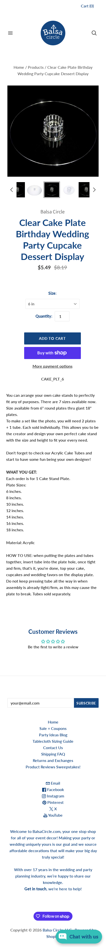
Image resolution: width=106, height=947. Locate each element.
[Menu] (10, 33)
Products (36, 67)
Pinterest (55, 802)
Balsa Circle (52, 211)
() (87, 5)
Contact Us (53, 747)
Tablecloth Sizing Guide (53, 741)
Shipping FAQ (53, 754)
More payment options (52, 366)
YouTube (55, 815)
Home (19, 67)
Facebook (55, 789)
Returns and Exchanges (53, 760)
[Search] (94, 33)
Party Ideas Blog (53, 734)
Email (55, 783)
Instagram (55, 795)
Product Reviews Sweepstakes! (53, 766)
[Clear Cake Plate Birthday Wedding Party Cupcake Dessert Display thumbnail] (17, 190)
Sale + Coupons (53, 728)
